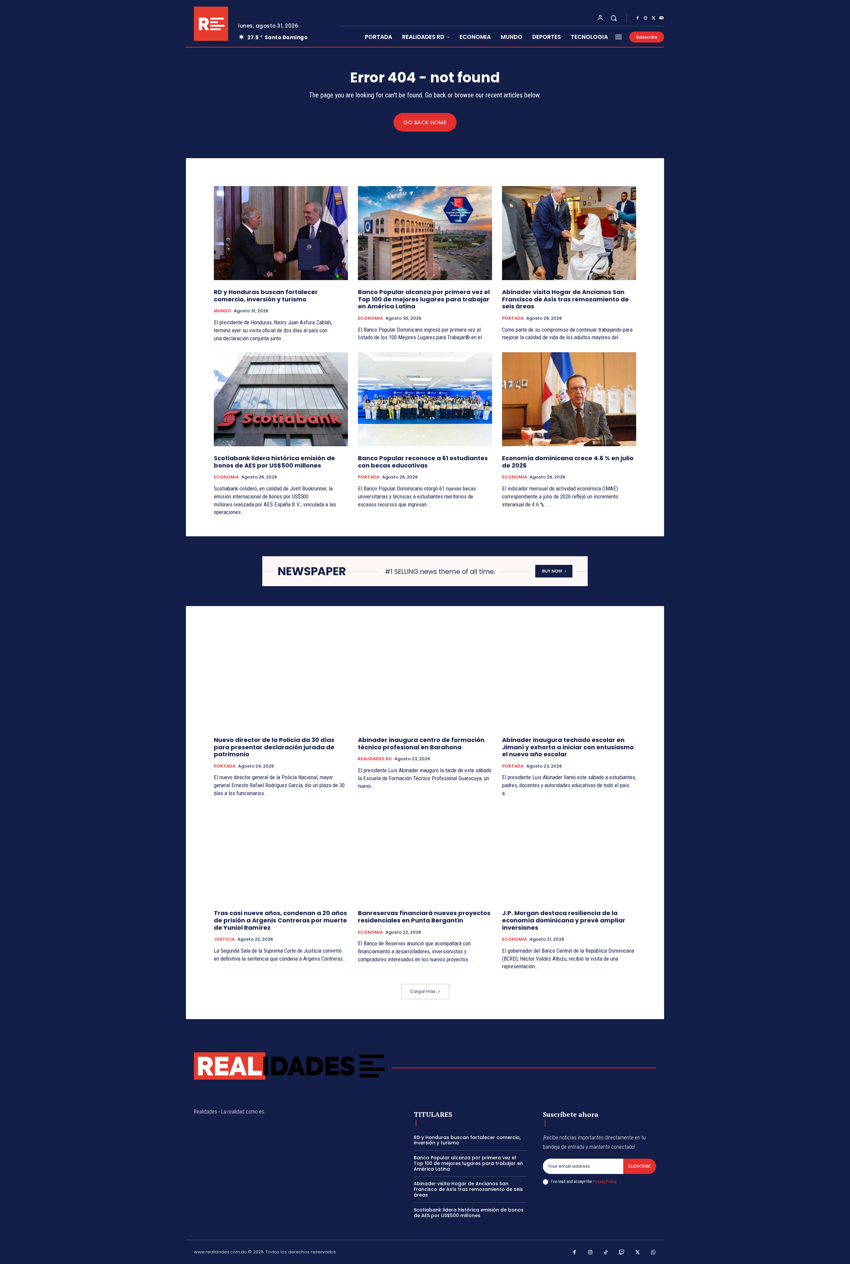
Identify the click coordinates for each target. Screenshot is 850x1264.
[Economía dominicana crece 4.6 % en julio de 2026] (569, 399)
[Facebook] (637, 18)
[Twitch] (622, 1252)
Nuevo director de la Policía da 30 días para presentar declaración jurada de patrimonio (274, 747)
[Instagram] (645, 18)
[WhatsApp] (653, 1252)
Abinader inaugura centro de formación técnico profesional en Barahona (421, 743)
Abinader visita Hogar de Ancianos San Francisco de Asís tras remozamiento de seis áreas (565, 299)
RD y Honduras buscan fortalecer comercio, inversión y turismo (266, 295)
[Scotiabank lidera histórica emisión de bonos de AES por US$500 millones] (281, 399)
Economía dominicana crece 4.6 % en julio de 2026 (568, 462)
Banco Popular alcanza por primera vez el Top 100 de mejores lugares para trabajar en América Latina (424, 299)
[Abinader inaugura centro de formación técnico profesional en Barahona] (425, 681)
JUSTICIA (224, 939)
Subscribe (639, 1166)
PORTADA (513, 318)
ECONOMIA (370, 318)
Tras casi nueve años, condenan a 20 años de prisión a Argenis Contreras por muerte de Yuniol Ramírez (280, 920)
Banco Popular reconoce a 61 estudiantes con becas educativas (423, 462)
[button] (614, 18)
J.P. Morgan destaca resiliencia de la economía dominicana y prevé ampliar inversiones (563, 920)
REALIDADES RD (375, 759)
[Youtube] (661, 18)
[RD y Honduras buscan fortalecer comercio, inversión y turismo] (281, 233)
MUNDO (222, 311)
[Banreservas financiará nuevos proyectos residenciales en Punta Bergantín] (425, 854)
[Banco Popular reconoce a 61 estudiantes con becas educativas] (425, 399)
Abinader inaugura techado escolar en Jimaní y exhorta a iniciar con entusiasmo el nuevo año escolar (568, 747)
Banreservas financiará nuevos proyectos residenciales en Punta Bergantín (424, 916)
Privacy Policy (604, 1181)
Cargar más (423, 991)
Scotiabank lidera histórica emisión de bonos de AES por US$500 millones (274, 462)
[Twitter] (653, 18)
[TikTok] (606, 1252)
